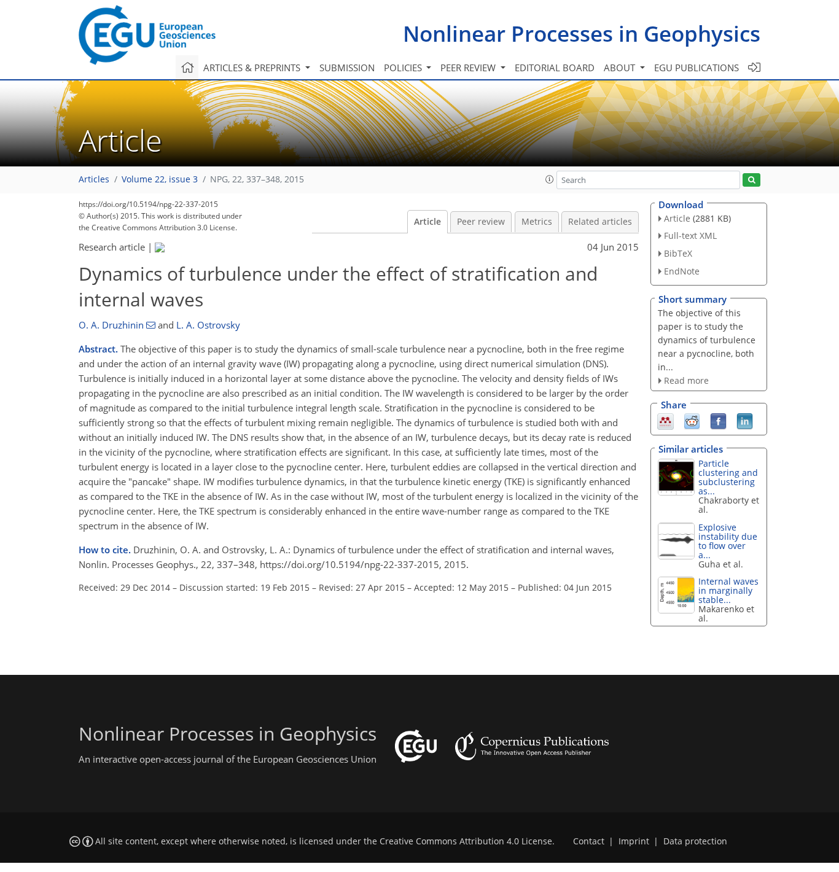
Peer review (481, 221)
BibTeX (678, 253)
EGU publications (696, 67)
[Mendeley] (665, 421)
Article (427, 221)
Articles (94, 179)
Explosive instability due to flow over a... (727, 541)
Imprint (634, 841)
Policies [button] (404, 67)
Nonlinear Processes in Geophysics (581, 33)
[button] (549, 179)
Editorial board (555, 67)
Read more (686, 380)
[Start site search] (751, 180)
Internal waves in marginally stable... (728, 590)
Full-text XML (690, 235)
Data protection (695, 841)
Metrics (536, 221)
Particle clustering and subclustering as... (728, 477)
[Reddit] (692, 421)
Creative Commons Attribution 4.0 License (466, 841)
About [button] (621, 67)
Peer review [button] (469, 67)
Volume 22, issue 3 (160, 179)
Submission (347, 67)
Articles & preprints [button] (253, 67)
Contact (588, 841)
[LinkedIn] (744, 421)
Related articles (600, 221)
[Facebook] (718, 421)
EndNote (682, 271)
